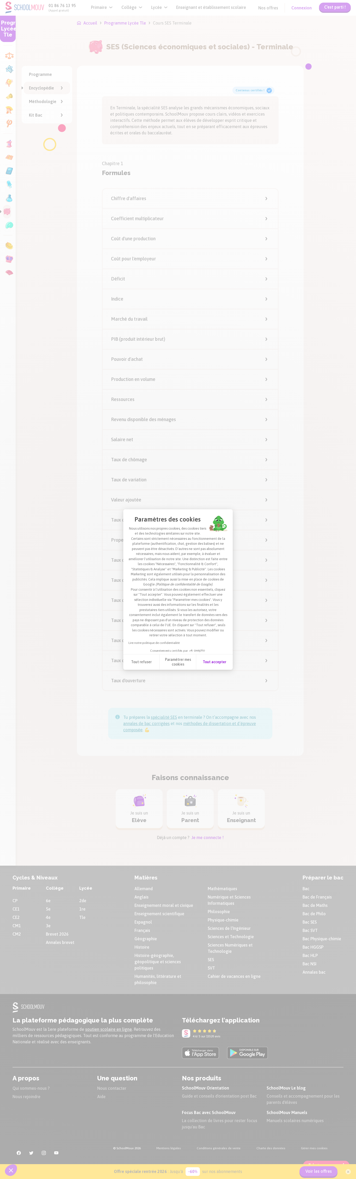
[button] (11, 1170)
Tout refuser (141, 662)
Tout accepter (214, 662)
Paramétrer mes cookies (178, 661)
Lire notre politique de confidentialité (154, 643)
